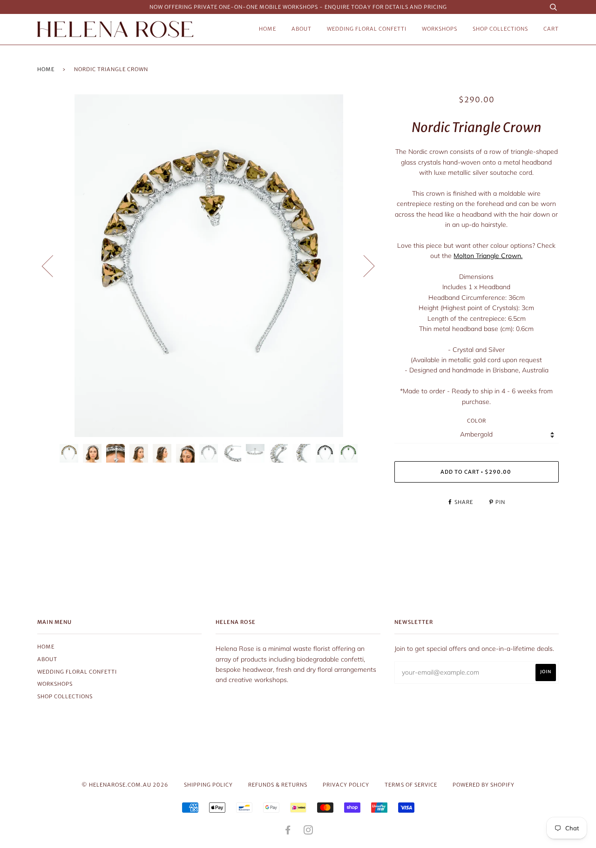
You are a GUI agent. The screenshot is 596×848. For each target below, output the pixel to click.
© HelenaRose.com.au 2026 (125, 785)
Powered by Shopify (484, 785)
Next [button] (363, 265)
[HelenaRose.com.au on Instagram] (308, 831)
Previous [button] (53, 265)
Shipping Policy (208, 785)
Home (267, 29)
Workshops (439, 29)
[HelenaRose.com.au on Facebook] (288, 831)
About (301, 29)
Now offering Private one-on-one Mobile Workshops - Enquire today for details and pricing (298, 7)
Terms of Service (411, 785)
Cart (551, 29)
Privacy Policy (346, 785)
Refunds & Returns (277, 785)
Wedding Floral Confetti (366, 29)
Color (476, 420)
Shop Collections (500, 29)
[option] (208, 265)
